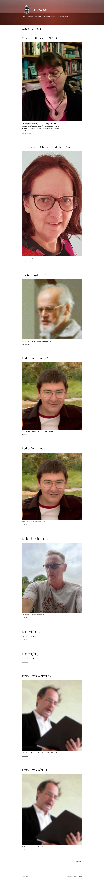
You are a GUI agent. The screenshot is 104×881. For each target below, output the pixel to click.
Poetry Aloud (40, 9)
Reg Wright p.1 (31, 653)
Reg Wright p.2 (31, 631)
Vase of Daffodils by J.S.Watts (40, 38)
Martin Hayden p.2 (34, 275)
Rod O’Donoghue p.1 (35, 448)
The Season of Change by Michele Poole (47, 147)
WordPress (79, 876)
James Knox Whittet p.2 (37, 676)
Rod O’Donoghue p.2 (35, 358)
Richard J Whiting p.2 (35, 538)
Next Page (79, 861)
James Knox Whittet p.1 (37, 770)
